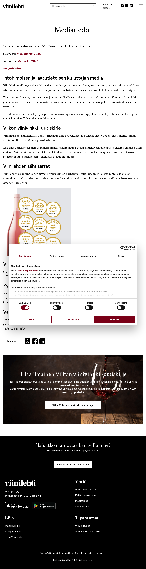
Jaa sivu (12, 341)
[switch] (57, 307)
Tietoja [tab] (121, 256)
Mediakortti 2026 (28, 54)
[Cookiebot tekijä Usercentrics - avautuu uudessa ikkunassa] (122, 248)
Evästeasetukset (84, 560)
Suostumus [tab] (25, 256)
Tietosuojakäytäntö (63, 560)
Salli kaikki (115, 319)
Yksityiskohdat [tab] (56, 256)
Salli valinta (73, 319)
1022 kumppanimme (27, 270)
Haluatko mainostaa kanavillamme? (73, 445)
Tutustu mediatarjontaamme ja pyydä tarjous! (73, 450)
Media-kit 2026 (28, 61)
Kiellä (31, 319)
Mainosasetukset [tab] (89, 256)
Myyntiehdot (12, 68)
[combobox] (73, 6)
